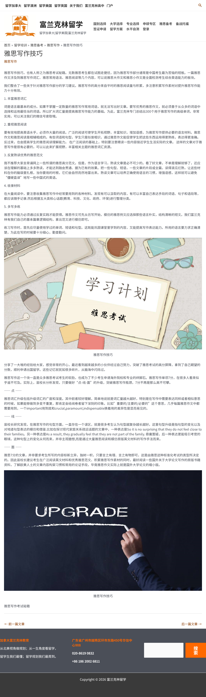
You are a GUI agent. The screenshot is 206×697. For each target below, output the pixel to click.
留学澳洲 (30, 5)
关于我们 (76, 5)
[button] (200, 5)
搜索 (196, 650)
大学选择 (116, 23)
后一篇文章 (191, 623)
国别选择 (99, 23)
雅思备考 (165, 23)
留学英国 (60, 5)
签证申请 (99, 28)
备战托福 (182, 23)
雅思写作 (10, 61)
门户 (110, 5)
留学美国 (45, 5)
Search (149, 640)
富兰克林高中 (94, 5)
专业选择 (132, 23)
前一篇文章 (14, 623)
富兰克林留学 (61, 24)
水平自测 (132, 28)
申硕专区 (149, 23)
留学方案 (116, 28)
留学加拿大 (13, 5)
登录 (146, 28)
